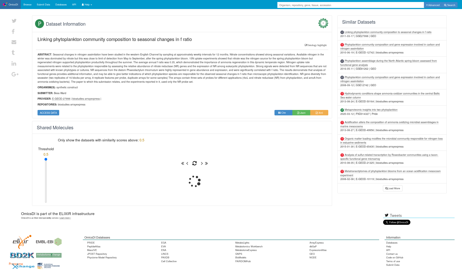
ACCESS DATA (48, 112)
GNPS (238, 253)
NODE (313, 257)
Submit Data (392, 264)
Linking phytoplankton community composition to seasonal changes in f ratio (388, 32)
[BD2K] (20, 254)
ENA (163, 250)
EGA (163, 242)
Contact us (392, 253)
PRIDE (91, 242)
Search (450, 5)
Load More (394, 188)
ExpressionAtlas (318, 250)
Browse (27, 4)
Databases (61, 4)
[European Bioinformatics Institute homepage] (48, 240)
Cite (285, 112)
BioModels (240, 257)
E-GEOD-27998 (61, 98)
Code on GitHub (394, 257)
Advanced (434, 5)
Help (388, 246)
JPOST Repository (97, 253)
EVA (163, 246)
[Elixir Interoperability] (20, 240)
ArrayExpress (317, 242)
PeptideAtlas (94, 246)
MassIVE (92, 250)
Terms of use (393, 261)
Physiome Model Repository (102, 257)
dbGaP (313, 246)
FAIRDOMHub (243, 261)
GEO (312, 253)
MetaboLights (242, 242)
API (388, 250)
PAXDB (165, 257)
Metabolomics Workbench (249, 246)
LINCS (164, 253)
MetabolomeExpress (246, 250)
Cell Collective (168, 261)
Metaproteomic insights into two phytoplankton (371, 109)
